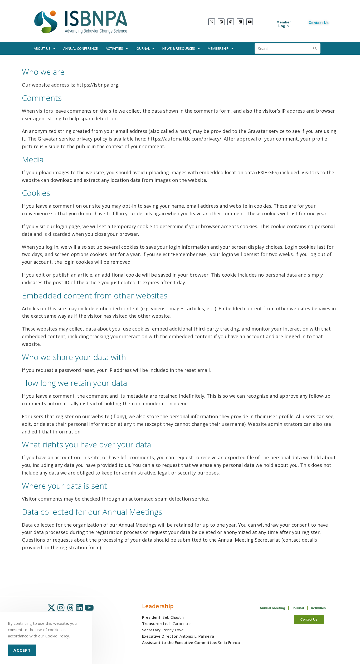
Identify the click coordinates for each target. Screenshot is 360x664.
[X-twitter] (211, 21)
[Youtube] (249, 21)
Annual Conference (80, 48)
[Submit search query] (315, 48)
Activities (114, 48)
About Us (42, 48)
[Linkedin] (240, 21)
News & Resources (178, 48)
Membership (218, 48)
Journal (143, 48)
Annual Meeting (272, 608)
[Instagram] (221, 21)
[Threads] (230, 21)
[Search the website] (287, 48)
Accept (22, 650)
